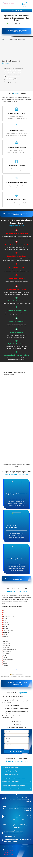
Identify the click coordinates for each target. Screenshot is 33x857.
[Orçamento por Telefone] (4, 808)
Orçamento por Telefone (24, 806)
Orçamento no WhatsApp (24, 797)
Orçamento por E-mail (25, 816)
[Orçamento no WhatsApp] (4, 799)
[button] (24, 4)
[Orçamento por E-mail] (4, 818)
